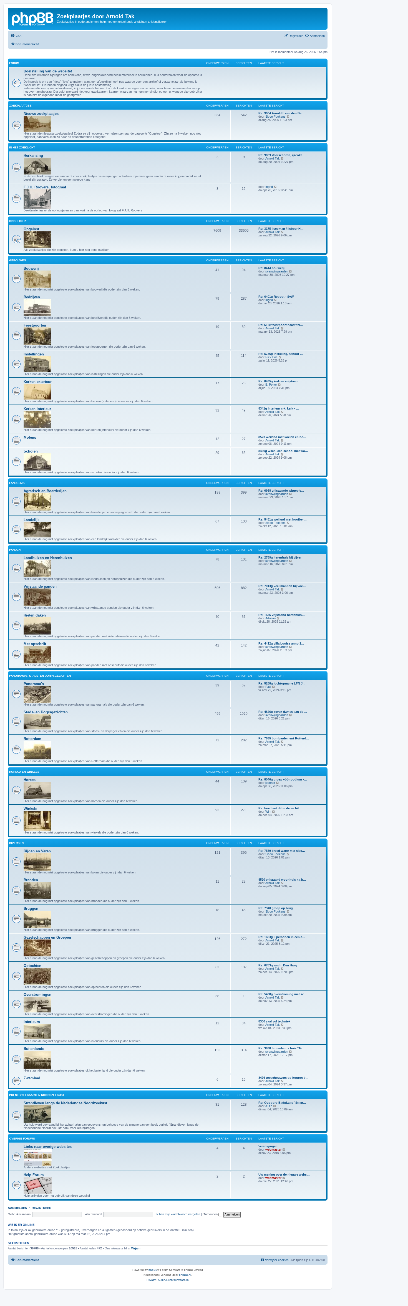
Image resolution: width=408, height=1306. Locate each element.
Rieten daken (35, 615)
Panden (15, 549)
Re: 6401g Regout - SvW (276, 296)
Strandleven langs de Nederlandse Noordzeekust (65, 1103)
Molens (30, 437)
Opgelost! (17, 221)
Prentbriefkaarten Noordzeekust (36, 1095)
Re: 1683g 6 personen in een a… (281, 937)
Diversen (16, 843)
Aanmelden (17, 1207)
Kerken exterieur (38, 382)
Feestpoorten (35, 325)
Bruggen (31, 908)
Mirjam (135, 1248)
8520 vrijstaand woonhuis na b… (282, 879)
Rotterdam (32, 739)
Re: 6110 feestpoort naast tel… (280, 325)
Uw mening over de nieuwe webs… (284, 1174)
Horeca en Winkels (24, 771)
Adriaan (270, 618)
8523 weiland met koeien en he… (282, 437)
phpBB (152, 1269)
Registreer (41, 1207)
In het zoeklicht (22, 147)
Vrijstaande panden (40, 586)
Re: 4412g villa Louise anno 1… (281, 643)
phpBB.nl (185, 1274)
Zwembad (32, 1078)
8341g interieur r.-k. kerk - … (278, 408)
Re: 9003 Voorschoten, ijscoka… (281, 155)
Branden (31, 880)
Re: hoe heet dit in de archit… (280, 808)
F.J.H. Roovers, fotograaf (45, 187)
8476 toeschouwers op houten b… (283, 1077)
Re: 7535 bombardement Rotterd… (283, 738)
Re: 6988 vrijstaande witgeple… (281, 490)
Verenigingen (268, 1146)
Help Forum (34, 1175)
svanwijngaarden (276, 271)
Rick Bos (271, 357)
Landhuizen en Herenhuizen (48, 558)
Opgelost (31, 229)
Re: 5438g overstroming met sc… (282, 994)
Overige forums (22, 1138)
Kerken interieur (37, 409)
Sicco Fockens (275, 116)
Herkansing (33, 155)
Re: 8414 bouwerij (271, 268)
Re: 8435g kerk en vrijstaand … (280, 381)
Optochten (32, 966)
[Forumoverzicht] (33, 18)
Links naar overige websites (48, 1147)
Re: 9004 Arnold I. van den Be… (281, 113)
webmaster (273, 1149)
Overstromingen (37, 994)
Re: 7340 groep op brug (275, 908)
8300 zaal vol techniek (274, 1021)
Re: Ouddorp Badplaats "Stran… (282, 1102)
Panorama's (34, 684)
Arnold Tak (272, 158)
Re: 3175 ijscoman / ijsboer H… (281, 228)
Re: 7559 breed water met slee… (281, 850)
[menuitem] (16, 35)
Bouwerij (31, 268)
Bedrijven (32, 297)
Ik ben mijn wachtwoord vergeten (178, 1214)
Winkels (30, 809)
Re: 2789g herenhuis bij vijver (279, 557)
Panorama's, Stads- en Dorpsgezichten (40, 675)
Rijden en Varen (37, 851)
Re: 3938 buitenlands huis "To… (281, 1048)
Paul (268, 686)
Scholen (31, 451)
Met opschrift (35, 644)
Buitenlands (34, 1049)
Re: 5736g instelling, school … (280, 353)
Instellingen (34, 354)
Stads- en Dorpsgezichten (46, 712)
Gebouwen (17, 260)
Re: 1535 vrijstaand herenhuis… (281, 615)
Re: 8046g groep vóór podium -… (282, 779)
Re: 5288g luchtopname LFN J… (282, 683)
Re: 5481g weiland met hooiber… (282, 519)
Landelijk (17, 482)
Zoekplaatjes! (20, 105)
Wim (268, 811)
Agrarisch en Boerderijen (45, 491)
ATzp (268, 1106)
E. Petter (271, 384)
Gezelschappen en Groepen (47, 937)
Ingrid (269, 186)
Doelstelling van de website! (48, 71)
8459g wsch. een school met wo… (283, 451)
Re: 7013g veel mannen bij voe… (282, 586)
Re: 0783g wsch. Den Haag (277, 965)
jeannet (270, 782)
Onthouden (210, 1214)
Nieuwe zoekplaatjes (41, 114)
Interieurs (32, 1022)
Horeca (30, 780)
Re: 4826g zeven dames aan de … (282, 711)
